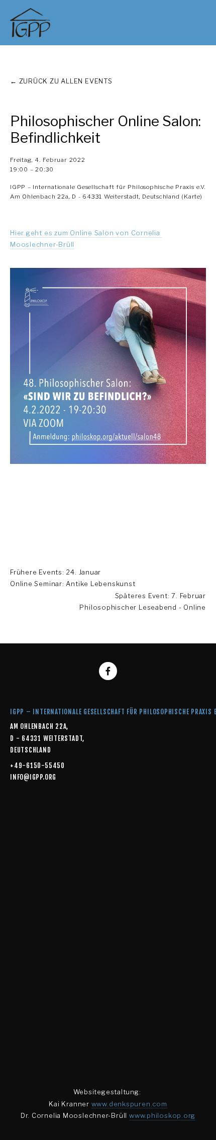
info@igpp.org (33, 777)
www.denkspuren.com (129, 1104)
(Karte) (191, 196)
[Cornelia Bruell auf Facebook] (108, 671)
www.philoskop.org (162, 1115)
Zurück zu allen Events (66, 81)
